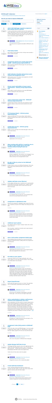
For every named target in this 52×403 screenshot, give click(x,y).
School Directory (42, 34)
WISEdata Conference (43, 45)
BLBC (40, 32)
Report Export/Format (13, 281)
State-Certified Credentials (43, 37)
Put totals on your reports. (15, 256)
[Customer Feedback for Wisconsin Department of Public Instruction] (12, 6)
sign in (46, 13)
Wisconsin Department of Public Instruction (44, 58)
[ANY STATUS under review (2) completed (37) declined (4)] (16, 23)
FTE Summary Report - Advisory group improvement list (18, 114)
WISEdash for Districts (43, 40)
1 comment (15, 68)
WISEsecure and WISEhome (44, 52)
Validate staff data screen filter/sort (17, 181)
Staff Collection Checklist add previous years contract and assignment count (20, 74)
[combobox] (42, 28)
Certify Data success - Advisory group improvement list (18, 127)
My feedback (24, 23)
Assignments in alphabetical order (17, 201)
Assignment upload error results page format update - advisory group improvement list (20, 62)
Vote (4, 31)
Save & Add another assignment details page (20, 237)
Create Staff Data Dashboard (15, 365)
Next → (22, 384)
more (33, 310)
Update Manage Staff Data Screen (17, 344)
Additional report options (14, 223)
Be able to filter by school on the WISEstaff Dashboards (19, 163)
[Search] (48, 28)
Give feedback (42, 31)
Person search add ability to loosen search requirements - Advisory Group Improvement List (20, 87)
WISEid (40, 51)
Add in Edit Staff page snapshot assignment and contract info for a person (20, 29)
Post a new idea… (40, 20)
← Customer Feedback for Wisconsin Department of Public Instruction (13, 15)
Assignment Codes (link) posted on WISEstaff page (20, 326)
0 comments (9, 148)
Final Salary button (13, 50)
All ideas (38, 22)
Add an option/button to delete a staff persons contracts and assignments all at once (20, 300)
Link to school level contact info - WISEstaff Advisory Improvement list (19, 100)
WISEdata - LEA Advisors (43, 43)
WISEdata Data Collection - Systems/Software (43, 49)
